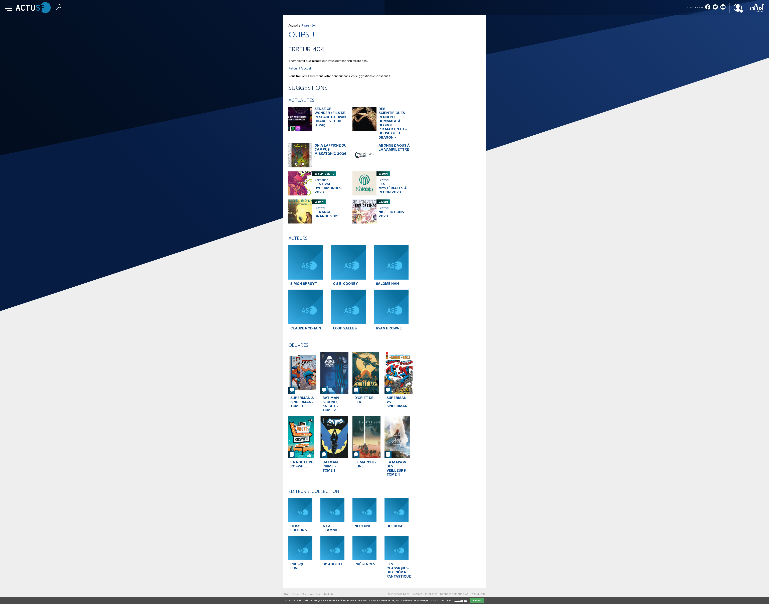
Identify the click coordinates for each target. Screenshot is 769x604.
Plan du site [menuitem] (478, 593)
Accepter (477, 600)
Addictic (328, 594)
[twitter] (715, 7)
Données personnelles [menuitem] (454, 593)
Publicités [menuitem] (431, 593)
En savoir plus (461, 600)
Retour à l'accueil (299, 68)
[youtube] (723, 7)
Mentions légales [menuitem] (399, 593)
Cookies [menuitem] (417, 593)
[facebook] (707, 7)
